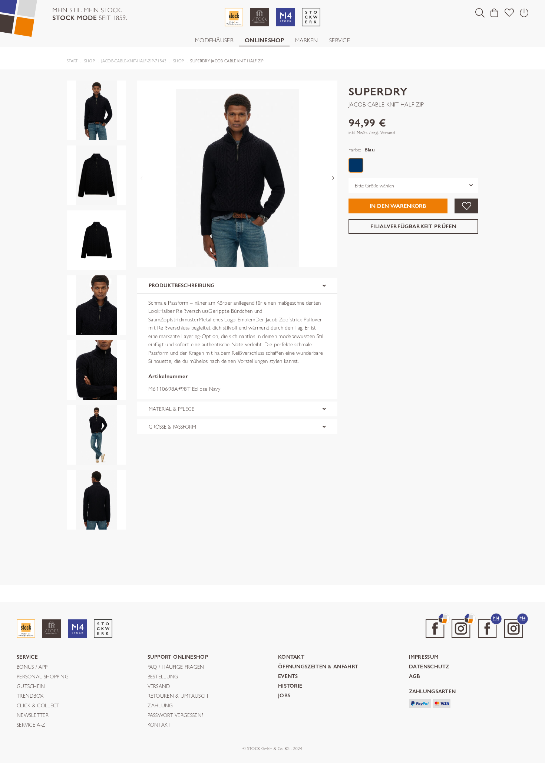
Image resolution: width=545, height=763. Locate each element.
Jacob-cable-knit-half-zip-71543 (133, 60)
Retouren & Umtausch (178, 696)
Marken (306, 40)
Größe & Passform (172, 426)
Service (339, 40)
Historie (290, 686)
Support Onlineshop (178, 657)
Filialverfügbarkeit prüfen (413, 226)
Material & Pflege (171, 409)
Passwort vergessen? (176, 715)
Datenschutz (429, 667)
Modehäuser (214, 40)
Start (72, 60)
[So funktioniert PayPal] (420, 702)
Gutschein (31, 687)
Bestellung (163, 677)
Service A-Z (31, 725)
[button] (480, 12)
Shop (89, 60)
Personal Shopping (43, 677)
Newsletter (33, 715)
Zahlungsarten (432, 692)
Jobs (284, 696)
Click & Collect (38, 706)
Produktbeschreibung (182, 285)
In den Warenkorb (398, 206)
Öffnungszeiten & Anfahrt (318, 667)
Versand (159, 687)
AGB (414, 677)
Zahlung (160, 706)
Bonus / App (32, 667)
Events (288, 677)
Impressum (424, 657)
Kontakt (159, 725)
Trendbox (30, 696)
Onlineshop (264, 40)
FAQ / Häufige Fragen (176, 667)
